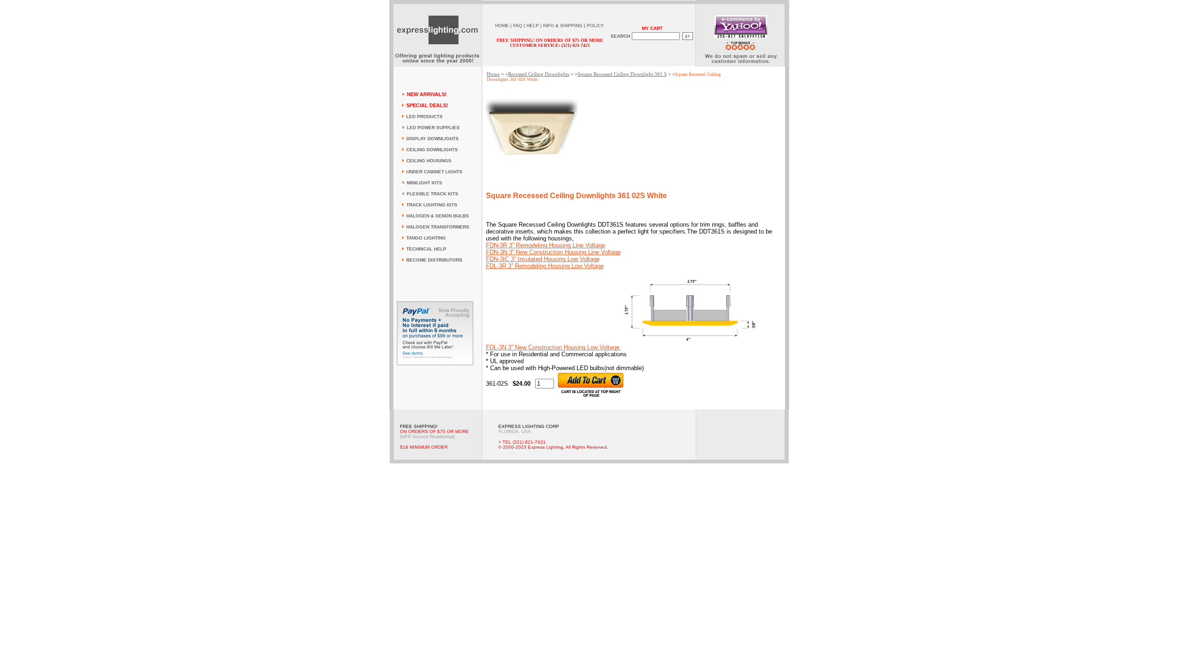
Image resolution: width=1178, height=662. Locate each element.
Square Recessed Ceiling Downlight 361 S (622, 74)
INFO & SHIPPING (563, 25)
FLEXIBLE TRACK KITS (432, 193)
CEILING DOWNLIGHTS (432, 149)
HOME (502, 25)
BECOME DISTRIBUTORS (434, 260)
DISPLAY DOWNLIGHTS (432, 138)
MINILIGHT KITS (424, 182)
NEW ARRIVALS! (427, 94)
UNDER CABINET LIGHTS (434, 171)
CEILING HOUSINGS (428, 160)
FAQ (517, 25)
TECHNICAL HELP (426, 248)
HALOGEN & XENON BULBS (437, 215)
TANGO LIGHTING (426, 237)
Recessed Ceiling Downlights (538, 74)
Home (493, 74)
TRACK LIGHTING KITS (431, 204)
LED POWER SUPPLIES (433, 127)
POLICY (595, 25)
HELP (532, 25)
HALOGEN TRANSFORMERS (437, 226)
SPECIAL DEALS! (427, 105)
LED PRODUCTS (424, 116)
